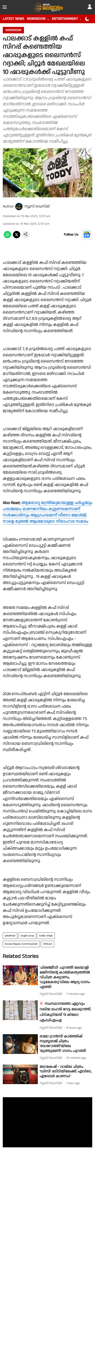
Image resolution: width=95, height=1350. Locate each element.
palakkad (10, 936)
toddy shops (46, 936)
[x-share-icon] (16, 237)
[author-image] (19, 206)
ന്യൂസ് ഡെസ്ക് (37, 206)
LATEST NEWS (13, 18)
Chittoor (47, 944)
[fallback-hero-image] (20, 975)
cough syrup (27, 936)
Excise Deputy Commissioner (21, 944)
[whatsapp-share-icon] (7, 237)
